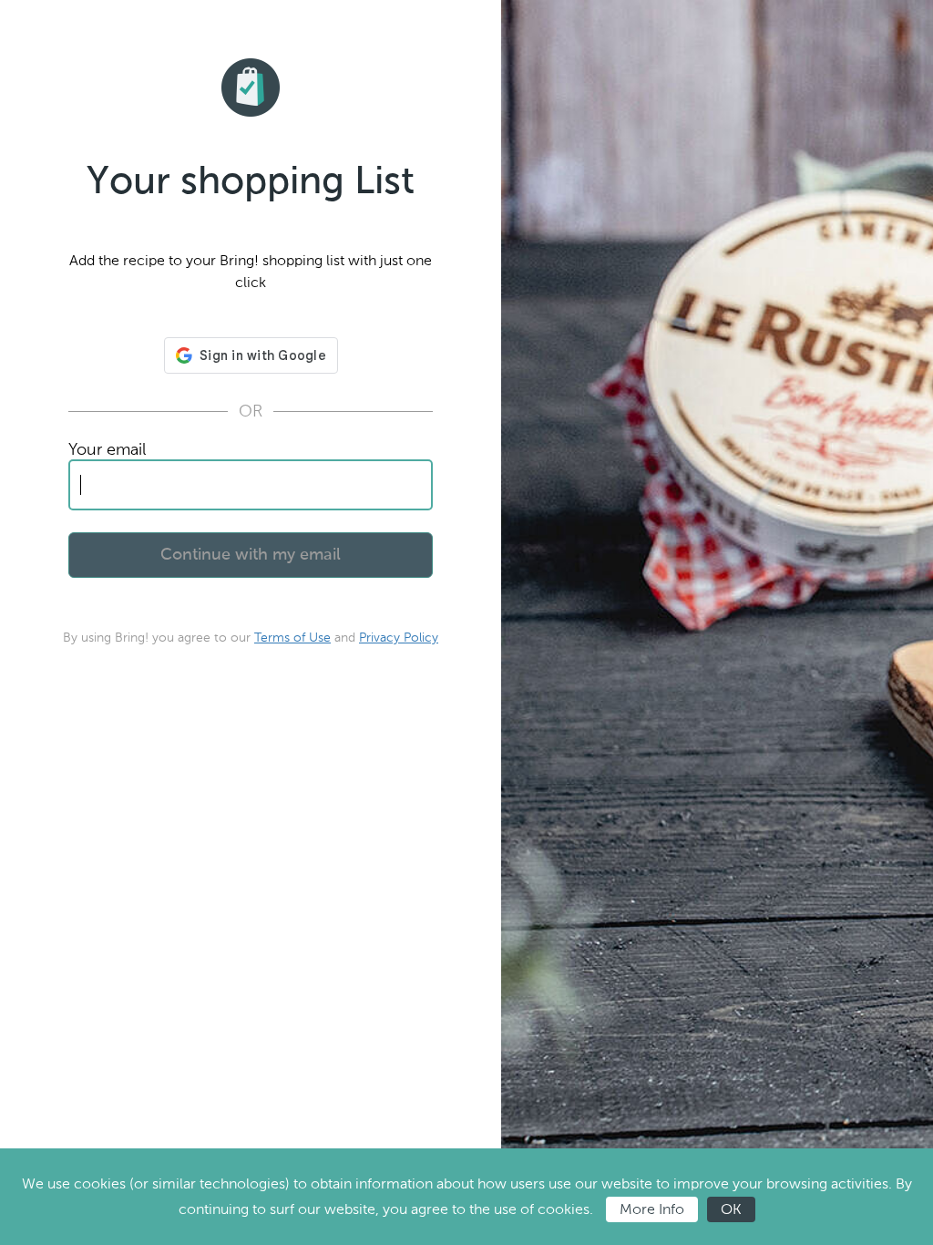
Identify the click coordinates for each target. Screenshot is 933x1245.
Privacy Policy (398, 637)
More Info (652, 1209)
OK (731, 1209)
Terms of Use (292, 637)
